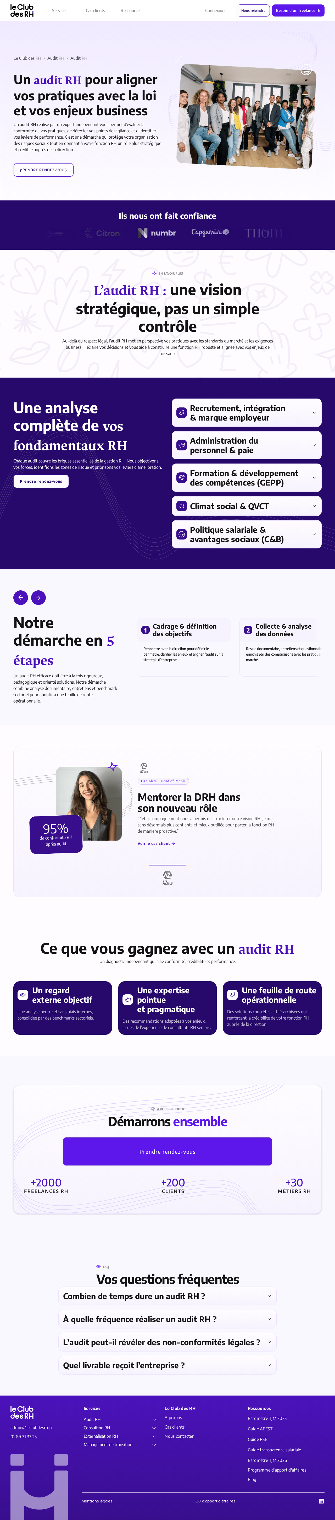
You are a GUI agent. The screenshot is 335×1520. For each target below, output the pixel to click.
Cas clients (95, 10)
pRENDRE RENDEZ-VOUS (43, 170)
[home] (22, 10)
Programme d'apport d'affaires (277, 1470)
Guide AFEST (260, 1428)
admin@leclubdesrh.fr (31, 1427)
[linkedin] (321, 1501)
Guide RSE (257, 1439)
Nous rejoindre (253, 10)
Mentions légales (97, 1501)
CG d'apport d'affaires (216, 1501)
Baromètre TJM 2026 (267, 1460)
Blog (252, 1479)
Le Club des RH (27, 58)
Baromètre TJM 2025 (267, 1418)
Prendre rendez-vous (167, 1151)
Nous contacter (179, 1436)
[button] (59, 10)
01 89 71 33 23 (23, 1436)
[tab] (167, 875)
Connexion (215, 10)
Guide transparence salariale (274, 1449)
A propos (173, 1417)
